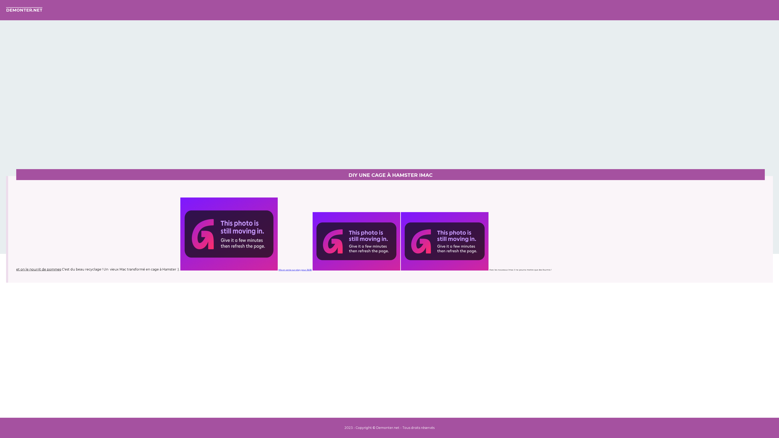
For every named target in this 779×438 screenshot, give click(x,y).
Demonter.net (24, 10)
